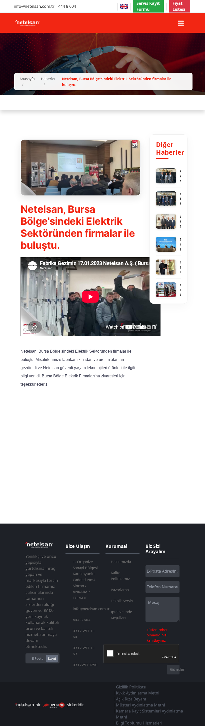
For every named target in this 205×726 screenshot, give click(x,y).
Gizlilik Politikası (131, 687)
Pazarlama (120, 589)
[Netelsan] (28, 23)
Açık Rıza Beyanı (131, 699)
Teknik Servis (122, 600)
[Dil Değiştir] (124, 6)
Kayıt (52, 658)
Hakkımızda (121, 561)
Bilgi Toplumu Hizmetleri (139, 723)
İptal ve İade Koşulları (121, 614)
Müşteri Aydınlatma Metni (140, 705)
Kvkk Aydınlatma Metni (137, 693)
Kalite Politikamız (120, 575)
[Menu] (180, 23)
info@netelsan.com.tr (34, 6)
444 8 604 (67, 6)
